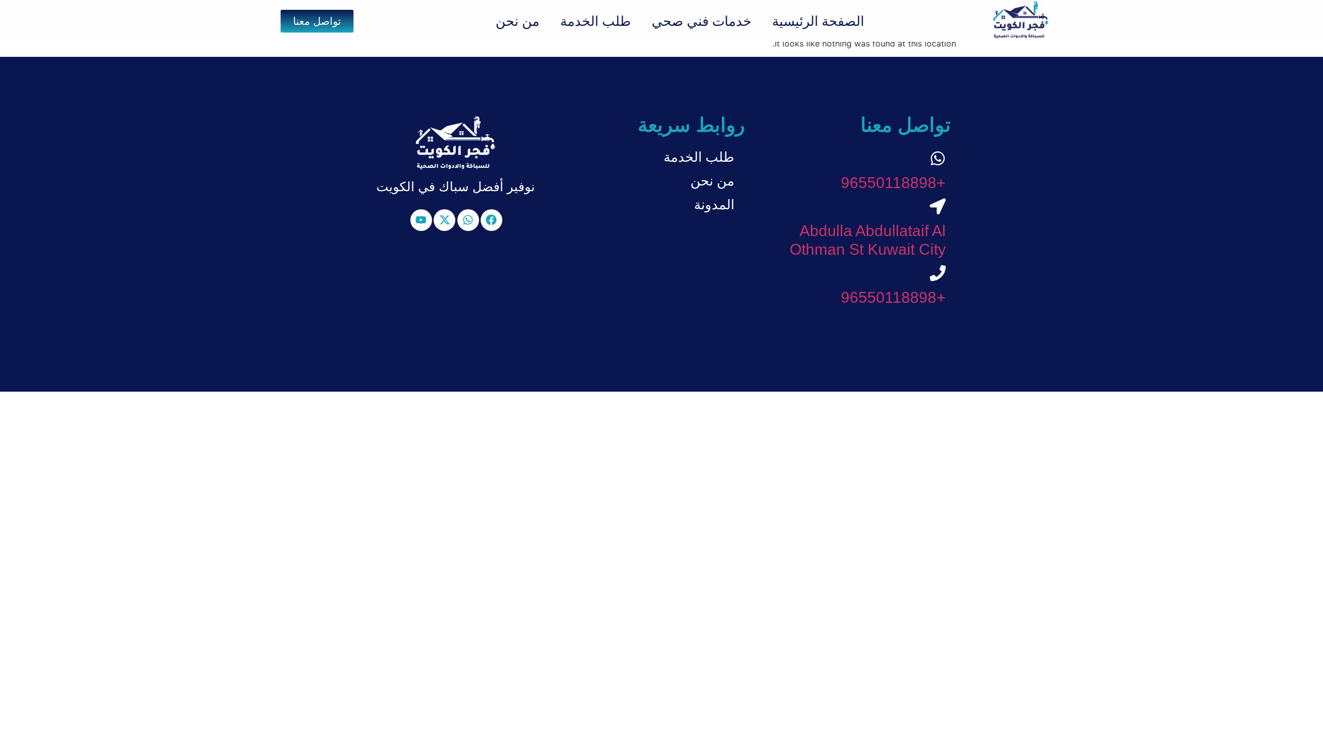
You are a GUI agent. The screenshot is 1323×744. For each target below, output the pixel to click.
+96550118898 (893, 182)
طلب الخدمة (595, 21)
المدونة (714, 204)
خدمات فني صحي (701, 21)
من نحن (518, 21)
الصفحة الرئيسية (818, 21)
